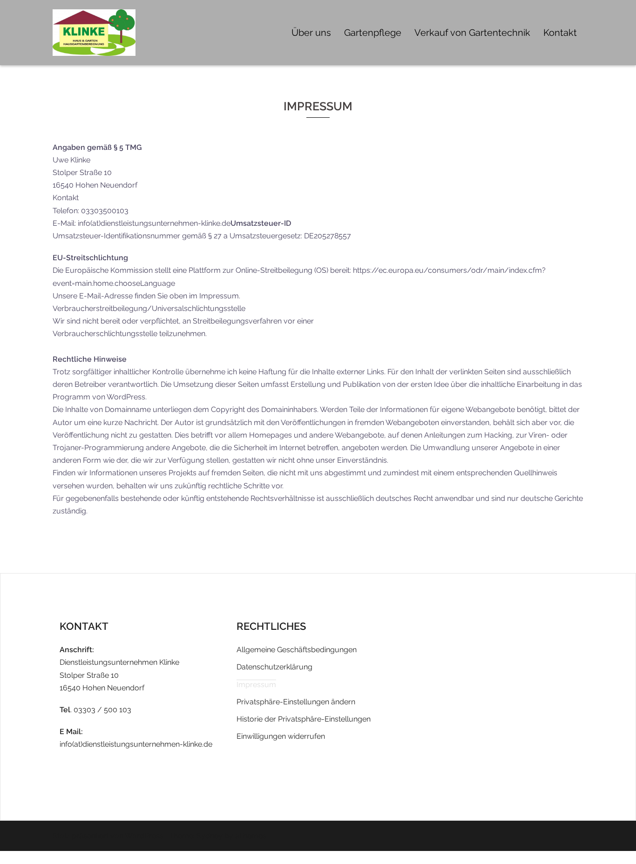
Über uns (311, 32)
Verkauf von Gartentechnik (472, 32)
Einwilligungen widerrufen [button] (281, 736)
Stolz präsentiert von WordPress (108, 835)
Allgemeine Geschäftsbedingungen (297, 649)
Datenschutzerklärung (274, 666)
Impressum (256, 684)
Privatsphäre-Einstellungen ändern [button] (296, 701)
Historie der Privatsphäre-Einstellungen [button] (304, 719)
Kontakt (560, 32)
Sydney (209, 835)
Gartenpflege (372, 32)
